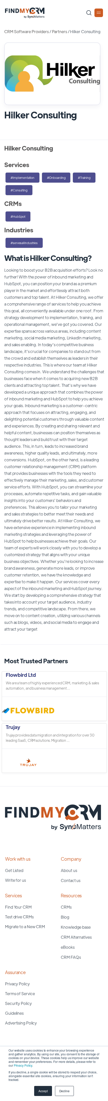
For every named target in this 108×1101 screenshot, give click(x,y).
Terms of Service (20, 993)
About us (69, 870)
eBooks (67, 947)
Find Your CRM (18, 907)
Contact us (70, 880)
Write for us (15, 880)
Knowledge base (76, 927)
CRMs (66, 907)
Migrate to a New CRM (25, 926)
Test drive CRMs (19, 916)
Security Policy (18, 1003)
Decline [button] (64, 1091)
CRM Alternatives (76, 937)
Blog (65, 917)
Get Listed (14, 870)
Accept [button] (42, 1091)
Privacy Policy (23, 1065)
